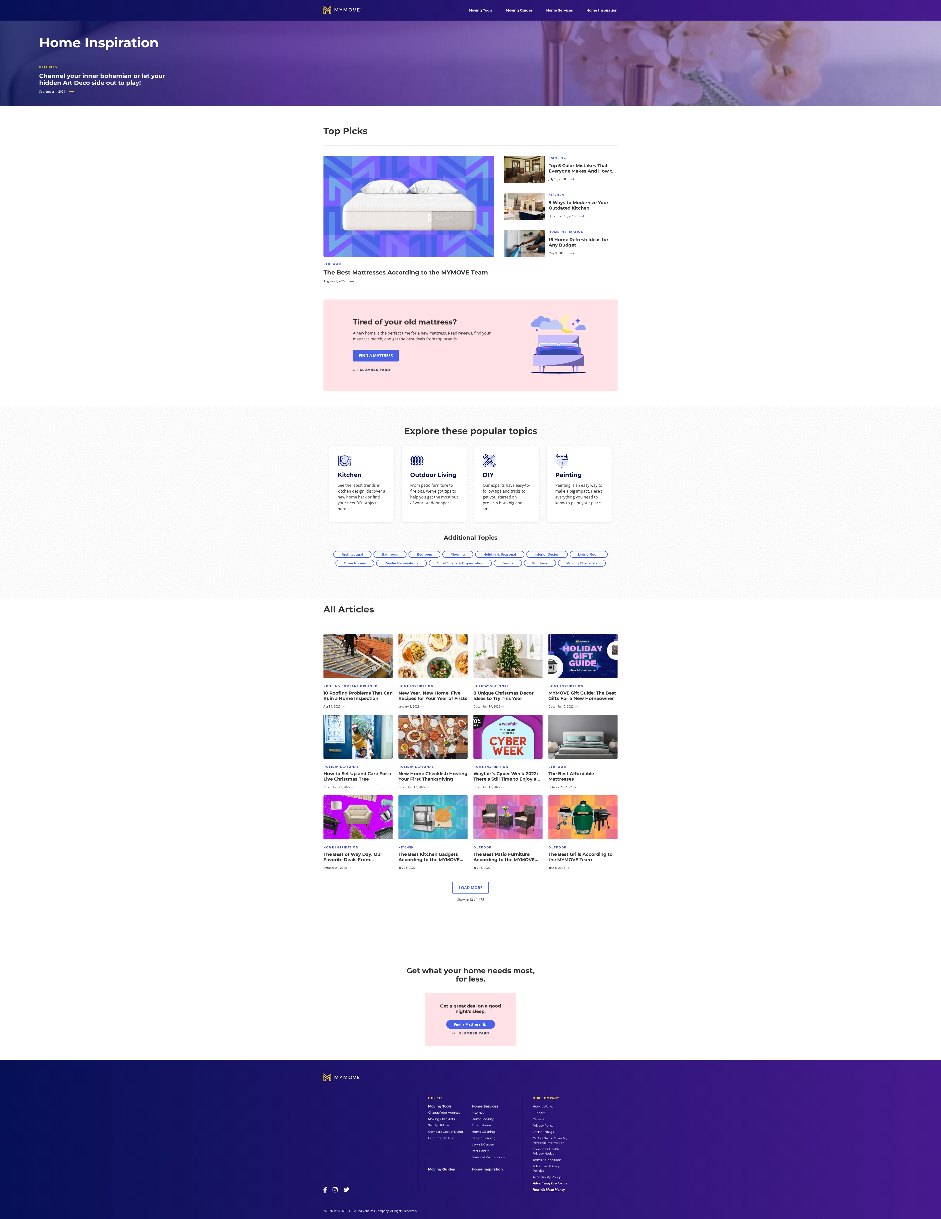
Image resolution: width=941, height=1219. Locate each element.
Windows (540, 563)
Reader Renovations (401, 563)
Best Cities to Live (441, 1138)
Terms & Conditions (547, 1160)
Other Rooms (355, 563)
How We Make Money (549, 1190)
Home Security (483, 1119)
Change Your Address (444, 1112)
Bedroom (424, 554)
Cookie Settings (543, 1132)
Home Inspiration (602, 10)
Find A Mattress (376, 355)
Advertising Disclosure (550, 1183)
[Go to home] (347, 10)
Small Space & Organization (460, 563)
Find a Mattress (467, 1024)
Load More (471, 887)
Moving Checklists (581, 563)
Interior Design (547, 554)
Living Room (588, 554)
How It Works (543, 1106)
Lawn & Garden (483, 1144)
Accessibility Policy (547, 1177)
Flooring (458, 554)
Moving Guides (519, 10)
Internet (478, 1112)
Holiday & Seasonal (499, 554)
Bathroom (390, 554)
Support (539, 1113)
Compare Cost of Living (445, 1131)
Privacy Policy (543, 1125)
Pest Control (481, 1151)
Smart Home (481, 1125)
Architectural (352, 554)
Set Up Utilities (439, 1125)
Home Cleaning (483, 1131)
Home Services (559, 10)
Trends (508, 563)
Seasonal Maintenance (488, 1157)
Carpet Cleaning (483, 1138)
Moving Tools (480, 10)
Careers (538, 1119)
